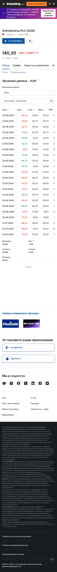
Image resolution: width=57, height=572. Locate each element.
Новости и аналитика (36, 65)
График (17, 65)
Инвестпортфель (10, 409)
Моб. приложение (10, 403)
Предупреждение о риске (13, 554)
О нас (33, 398)
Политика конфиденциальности (15, 545)
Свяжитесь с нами (39, 409)
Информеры (8, 415)
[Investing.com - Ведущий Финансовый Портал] (16, 4)
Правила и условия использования (16, 536)
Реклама (35, 403)
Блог (4, 398)
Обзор (5, 72)
